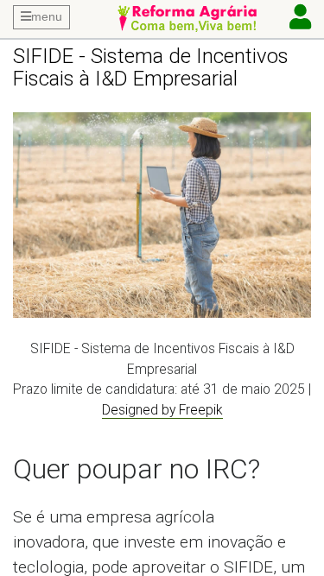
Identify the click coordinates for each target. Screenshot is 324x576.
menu (46, 16)
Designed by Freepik (162, 410)
